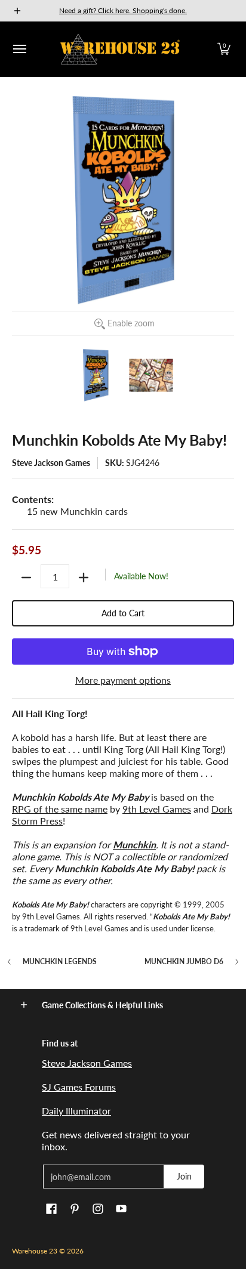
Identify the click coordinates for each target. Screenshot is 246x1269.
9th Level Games (156, 808)
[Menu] (19, 49)
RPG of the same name (59, 808)
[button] (224, 49)
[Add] (83, 577)
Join (184, 1176)
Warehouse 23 (34, 1250)
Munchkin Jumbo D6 (183, 961)
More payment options (123, 680)
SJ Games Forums (79, 1086)
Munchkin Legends (60, 961)
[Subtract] (26, 577)
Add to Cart (123, 613)
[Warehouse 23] (120, 49)
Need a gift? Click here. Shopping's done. (123, 10)
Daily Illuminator (76, 1110)
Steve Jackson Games (51, 463)
